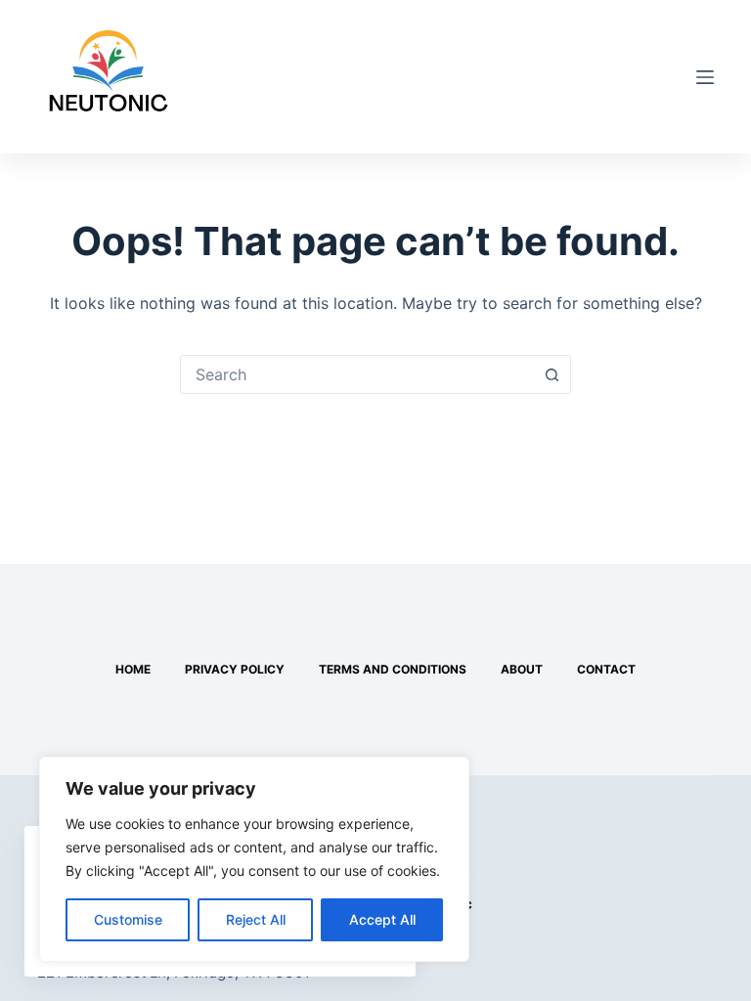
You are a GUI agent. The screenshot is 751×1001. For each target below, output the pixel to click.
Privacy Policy (235, 669)
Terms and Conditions (392, 669)
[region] (254, 859)
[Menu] (705, 77)
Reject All (256, 919)
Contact (606, 669)
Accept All (382, 919)
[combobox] (357, 374)
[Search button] (551, 374)
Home (133, 669)
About (522, 669)
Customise (128, 919)
